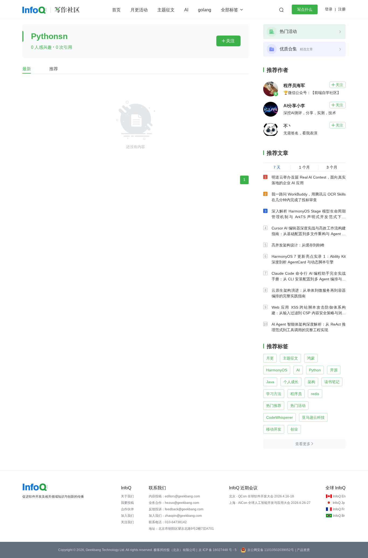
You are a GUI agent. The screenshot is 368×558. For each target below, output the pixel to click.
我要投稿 (127, 503)
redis (315, 394)
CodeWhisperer (279, 417)
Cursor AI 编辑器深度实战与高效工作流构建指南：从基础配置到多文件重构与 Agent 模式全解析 (309, 234)
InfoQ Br (339, 516)
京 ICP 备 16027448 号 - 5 (218, 550)
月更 (270, 358)
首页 (116, 10)
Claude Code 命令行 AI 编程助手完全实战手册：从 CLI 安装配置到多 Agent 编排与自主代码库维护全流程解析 (309, 279)
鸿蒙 (311, 358)
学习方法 (273, 394)
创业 (294, 429)
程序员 (296, 394)
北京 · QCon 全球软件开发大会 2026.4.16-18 (261, 496)
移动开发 (273, 429)
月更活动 (139, 10)
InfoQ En (339, 496)
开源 (334, 370)
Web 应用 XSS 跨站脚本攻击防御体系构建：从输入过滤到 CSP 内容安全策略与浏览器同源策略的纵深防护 (309, 313)
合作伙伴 (127, 509)
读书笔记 (331, 382)
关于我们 (127, 496)
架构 (311, 382)
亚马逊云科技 (313, 417)
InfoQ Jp (339, 503)
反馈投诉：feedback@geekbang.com (176, 509)
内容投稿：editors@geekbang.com (174, 496)
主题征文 (166, 10)
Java (270, 382)
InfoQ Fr (339, 509)
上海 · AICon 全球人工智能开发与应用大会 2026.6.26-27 (270, 503)
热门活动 (297, 405)
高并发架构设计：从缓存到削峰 (298, 245)
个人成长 (290, 382)
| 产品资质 (302, 550)
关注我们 (127, 522)
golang (204, 10)
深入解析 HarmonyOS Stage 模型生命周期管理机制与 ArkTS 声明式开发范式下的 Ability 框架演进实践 (309, 217)
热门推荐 (273, 405)
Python (315, 370)
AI (186, 10)
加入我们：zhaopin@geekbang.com (175, 516)
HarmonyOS (276, 370)
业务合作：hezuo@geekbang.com (174, 503)
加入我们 (127, 516)
